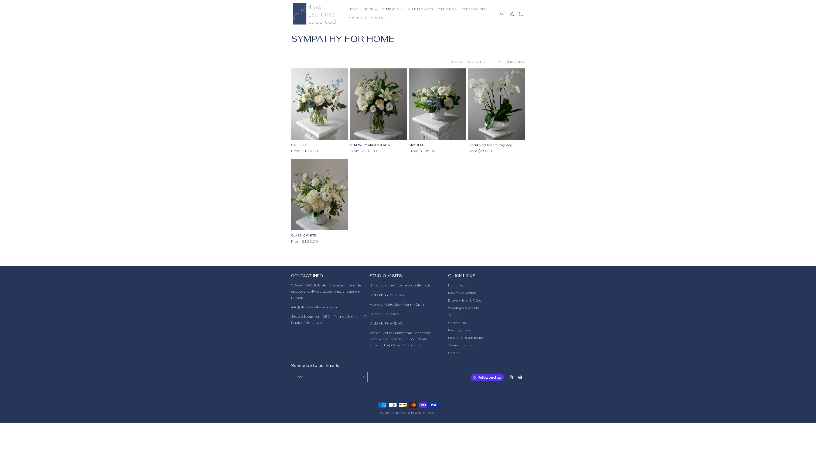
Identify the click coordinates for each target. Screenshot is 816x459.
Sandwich (378, 339)
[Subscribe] (362, 377)
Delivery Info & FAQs (464, 300)
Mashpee (422, 333)
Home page (457, 285)
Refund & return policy (466, 338)
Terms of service (462, 345)
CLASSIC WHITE (303, 235)
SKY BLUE (416, 145)
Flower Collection (462, 293)
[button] (370, 9)
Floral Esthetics (400, 412)
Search (454, 353)
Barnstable (402, 333)
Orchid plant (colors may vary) (490, 145)
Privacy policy (459, 330)
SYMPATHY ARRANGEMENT (371, 145)
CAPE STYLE (301, 145)
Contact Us (457, 323)
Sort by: (457, 62)
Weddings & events (463, 308)
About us (455, 315)
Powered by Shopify (423, 412)
